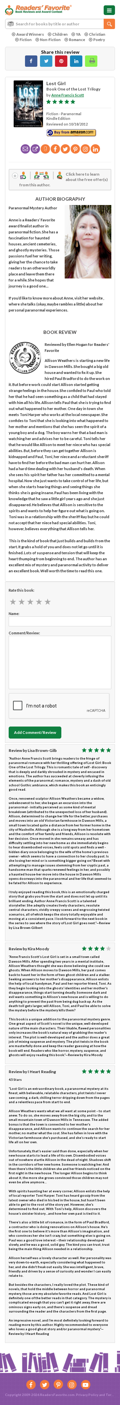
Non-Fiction (50, 39)
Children (60, 34)
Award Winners (30, 34)
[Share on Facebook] (31, 61)
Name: (14, 613)
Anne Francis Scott (67, 95)
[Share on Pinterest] (61, 61)
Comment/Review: (24, 633)
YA (78, 34)
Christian (97, 34)
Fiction (26, 39)
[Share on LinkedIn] (76, 61)
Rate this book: (21, 590)
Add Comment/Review (35, 732)
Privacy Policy (87, 1395)
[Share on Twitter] (46, 61)
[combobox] (60, 23)
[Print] (91, 61)
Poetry (99, 39)
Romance (77, 39)
